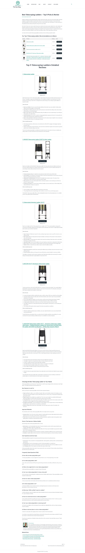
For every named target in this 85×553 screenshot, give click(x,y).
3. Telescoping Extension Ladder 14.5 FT (33, 202)
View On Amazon (42, 92)
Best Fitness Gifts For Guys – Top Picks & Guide (32, 538)
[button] (40, 4)
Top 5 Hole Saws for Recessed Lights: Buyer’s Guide (32, 534)
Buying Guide (33, 4)
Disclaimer (56, 4)
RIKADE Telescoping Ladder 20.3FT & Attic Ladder (35, 45)
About (44, 4)
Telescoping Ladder (30, 41)
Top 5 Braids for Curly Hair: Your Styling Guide (31, 537)
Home (28, 4)
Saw (39, 4)
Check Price (59, 41)
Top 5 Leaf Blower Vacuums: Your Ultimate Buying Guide (33, 536)
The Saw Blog (17, 7)
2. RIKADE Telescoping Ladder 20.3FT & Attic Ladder (37, 139)
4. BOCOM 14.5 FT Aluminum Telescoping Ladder (36, 263)
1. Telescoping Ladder (28, 74)
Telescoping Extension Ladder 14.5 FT (33, 49)
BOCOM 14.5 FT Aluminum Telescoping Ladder (35, 53)
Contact (50, 4)
